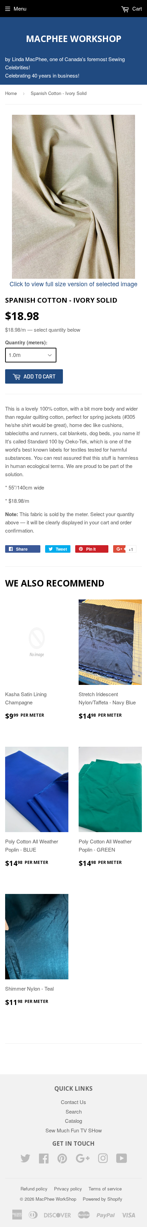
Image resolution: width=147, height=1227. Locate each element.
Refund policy (34, 1188)
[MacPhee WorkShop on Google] (83, 1160)
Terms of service (105, 1188)
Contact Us (73, 1101)
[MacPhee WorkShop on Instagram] (103, 1160)
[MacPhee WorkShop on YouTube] (121, 1160)
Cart (136, 8)
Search (74, 1111)
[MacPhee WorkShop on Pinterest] (62, 1160)
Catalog (73, 1120)
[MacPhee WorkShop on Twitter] (25, 1160)
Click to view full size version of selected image (73, 283)
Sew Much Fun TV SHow (73, 1130)
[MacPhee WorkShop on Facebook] (44, 1160)
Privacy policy (68, 1188)
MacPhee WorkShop (73, 38)
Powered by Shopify (102, 1199)
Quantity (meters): (26, 342)
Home (11, 93)
